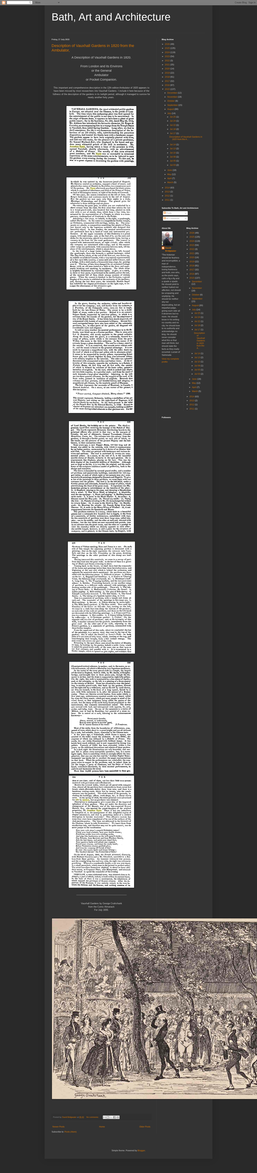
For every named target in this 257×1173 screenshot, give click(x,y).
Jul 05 (173, 161)
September (172, 105)
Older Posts (144, 1127)
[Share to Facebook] (114, 1117)
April (169, 178)
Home (102, 1127)
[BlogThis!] (108, 1117)
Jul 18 (173, 129)
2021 (167, 64)
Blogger (141, 1150)
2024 (167, 52)
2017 (167, 81)
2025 (167, 48)
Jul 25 (173, 117)
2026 (167, 44)
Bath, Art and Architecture (111, 17)
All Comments (172, 218)
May (169, 174)
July (169, 113)
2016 (167, 85)
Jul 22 (173, 125)
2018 (167, 77)
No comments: (92, 1117)
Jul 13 (173, 148)
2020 (167, 68)
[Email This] (104, 1117)
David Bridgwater (170, 249)
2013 (167, 191)
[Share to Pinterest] (118, 1117)
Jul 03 (173, 165)
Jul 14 (173, 144)
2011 (167, 200)
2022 (167, 60)
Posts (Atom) (71, 1132)
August (170, 109)
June (170, 170)
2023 (167, 56)
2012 (167, 196)
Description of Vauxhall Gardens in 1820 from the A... (185, 138)
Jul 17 (173, 133)
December (172, 93)
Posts (169, 213)
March (170, 182)
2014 (167, 187)
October (171, 101)
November (172, 97)
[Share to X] (111, 1117)
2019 (167, 73)
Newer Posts (58, 1127)
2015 (167, 89)
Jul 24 (173, 121)
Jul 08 (173, 157)
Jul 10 (173, 153)
